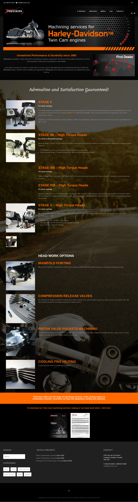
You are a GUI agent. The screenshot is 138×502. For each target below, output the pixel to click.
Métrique (27, 474)
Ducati (6, 469)
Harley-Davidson (24, 469)
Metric (20, 474)
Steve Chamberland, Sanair (45, 455)
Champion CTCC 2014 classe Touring (49, 461)
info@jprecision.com (110, 466)
